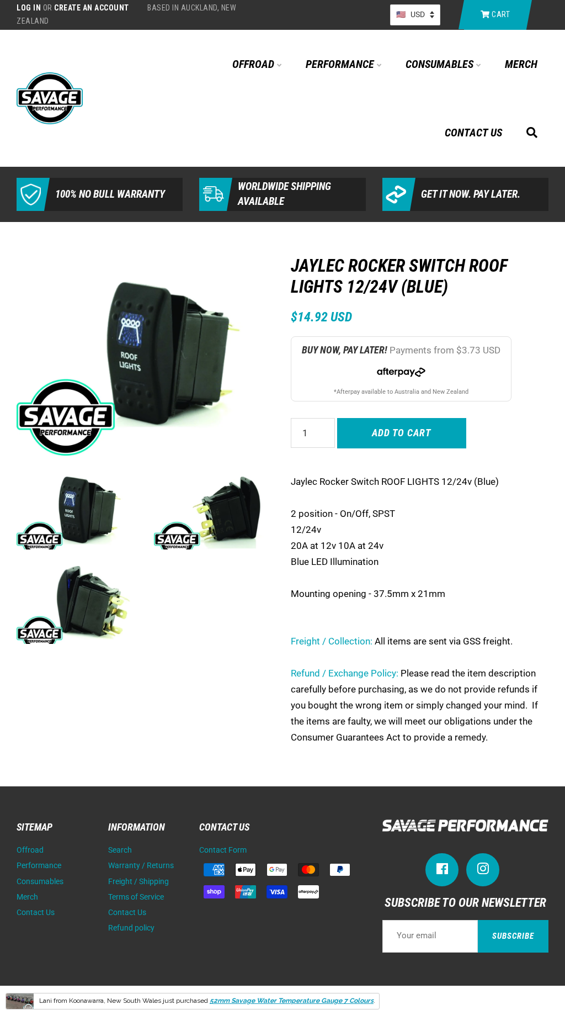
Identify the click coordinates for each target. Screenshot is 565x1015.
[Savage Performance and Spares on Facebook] (442, 871)
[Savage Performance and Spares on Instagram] (482, 871)
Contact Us (473, 132)
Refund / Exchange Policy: (344, 673)
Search (120, 850)
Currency (415, 14)
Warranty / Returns (141, 865)
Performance (341, 64)
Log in (29, 7)
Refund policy (131, 928)
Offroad (254, 64)
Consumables (441, 64)
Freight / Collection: (331, 641)
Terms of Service (136, 897)
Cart (500, 14)
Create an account (91, 7)
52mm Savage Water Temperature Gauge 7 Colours (292, 1001)
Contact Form (223, 850)
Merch (521, 64)
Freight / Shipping (138, 881)
